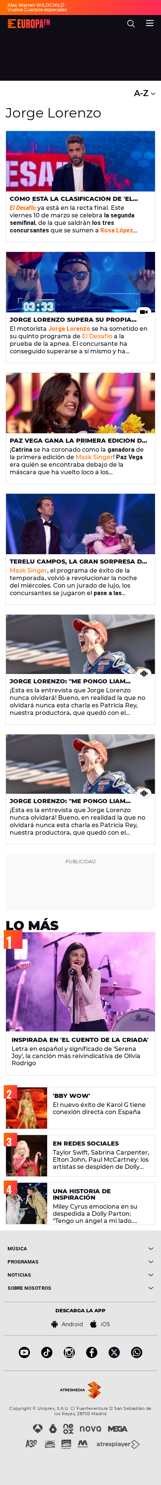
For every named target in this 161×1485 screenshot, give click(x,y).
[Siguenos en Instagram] (69, 1356)
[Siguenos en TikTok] (46, 1356)
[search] (131, 23)
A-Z (142, 93)
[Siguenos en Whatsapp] (136, 1356)
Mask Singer (94, 457)
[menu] (150, 22)
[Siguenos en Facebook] (91, 1356)
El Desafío (97, 336)
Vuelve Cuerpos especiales (37, 9)
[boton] (117, 1248)
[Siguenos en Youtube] (24, 1356)
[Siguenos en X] (114, 1356)
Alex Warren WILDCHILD (35, 5)
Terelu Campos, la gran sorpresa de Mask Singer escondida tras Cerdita (78, 564)
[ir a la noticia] (80, 161)
